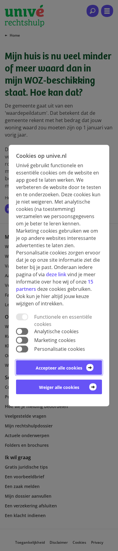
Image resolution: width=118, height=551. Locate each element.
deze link (56, 274)
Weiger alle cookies (59, 387)
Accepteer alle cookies (59, 368)
